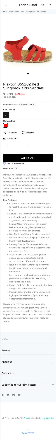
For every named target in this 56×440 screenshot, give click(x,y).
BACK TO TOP (28, 433)
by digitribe (48, 418)
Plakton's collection (21, 314)
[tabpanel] (28, 43)
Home (4, 12)
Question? (12, 138)
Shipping (30, 132)
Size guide (12, 132)
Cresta (27, 418)
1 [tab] (28, 74)
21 (6, 114)
